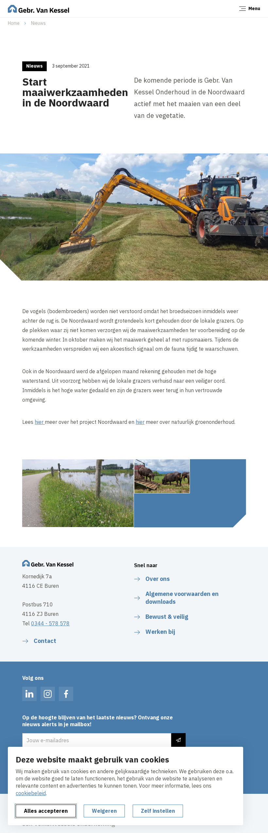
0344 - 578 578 (50, 623)
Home (14, 23)
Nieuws (38, 23)
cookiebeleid (31, 793)
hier (40, 422)
